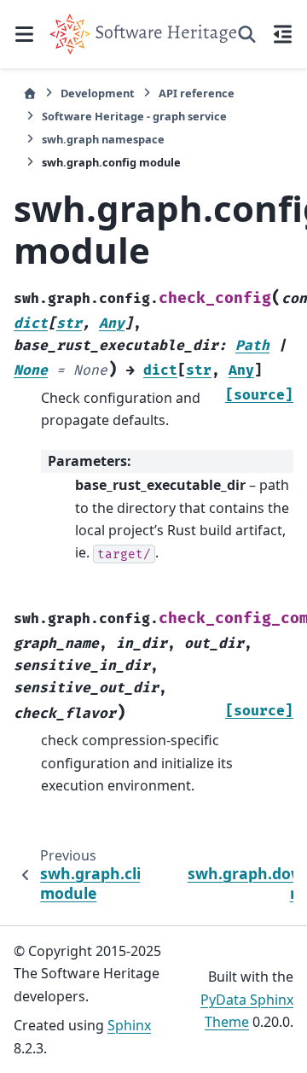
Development (98, 93)
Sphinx (129, 1025)
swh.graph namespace (103, 139)
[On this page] (282, 34)
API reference (197, 93)
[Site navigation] (25, 34)
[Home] (30, 93)
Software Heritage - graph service (134, 116)
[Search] (247, 34)
